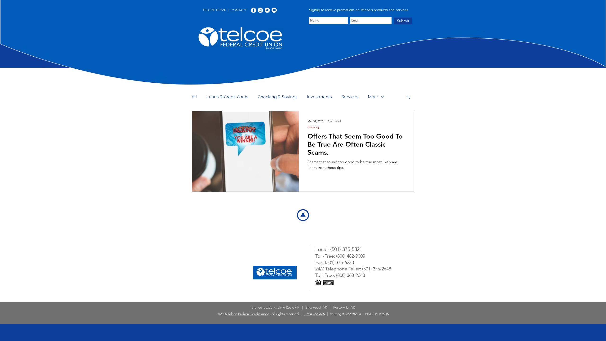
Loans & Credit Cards (227, 96)
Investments (319, 96)
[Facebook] (253, 10)
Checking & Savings (278, 96)
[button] (408, 97)
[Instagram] (260, 10)
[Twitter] (267, 10)
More (373, 96)
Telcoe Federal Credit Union (249, 314)
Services (349, 96)
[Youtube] (274, 10)
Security (313, 127)
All (194, 96)
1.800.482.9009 (314, 314)
